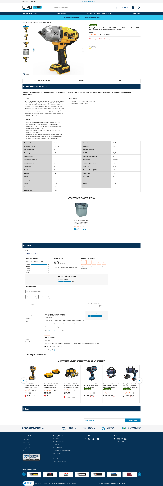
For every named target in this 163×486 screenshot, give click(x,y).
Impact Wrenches (47, 22)
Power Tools (37, 22)
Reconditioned (93, 25)
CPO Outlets (33, 1)
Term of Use (38, 483)
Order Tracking (26, 439)
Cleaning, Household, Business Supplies (99, 13)
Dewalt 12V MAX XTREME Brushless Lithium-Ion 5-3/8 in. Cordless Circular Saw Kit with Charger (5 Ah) (71, 385)
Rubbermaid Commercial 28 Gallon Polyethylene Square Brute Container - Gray (81, 222)
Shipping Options (27, 445)
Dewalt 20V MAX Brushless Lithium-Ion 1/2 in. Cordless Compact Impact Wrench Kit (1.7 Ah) (32, 385)
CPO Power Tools (25, 1)
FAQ (23, 450)
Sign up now (133, 420)
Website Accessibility (58, 453)
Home (24, 22)
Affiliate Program (57, 447)
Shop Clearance (62, 13)
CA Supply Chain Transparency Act (62, 450)
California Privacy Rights (59, 461)
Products (30, 22)
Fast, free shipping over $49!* (88, 1)
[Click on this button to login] (133, 7)
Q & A (120, 80)
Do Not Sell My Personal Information (61, 483)
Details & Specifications (42, 80)
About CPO (56, 439)
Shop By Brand (136, 13)
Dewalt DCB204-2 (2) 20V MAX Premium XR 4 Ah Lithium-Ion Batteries (51, 385)
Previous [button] (51, 17)
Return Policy (25, 442)
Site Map (74, 483)
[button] (26, 30)
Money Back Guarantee (28, 447)
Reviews (81, 80)
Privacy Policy (46, 483)
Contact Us (56, 444)
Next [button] (112, 17)
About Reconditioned (58, 441)
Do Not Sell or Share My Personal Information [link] (64, 456)
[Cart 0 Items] (139, 7)
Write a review (106, 34)
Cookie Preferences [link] (58, 458)
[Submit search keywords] (116, 7)
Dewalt (91, 32)
